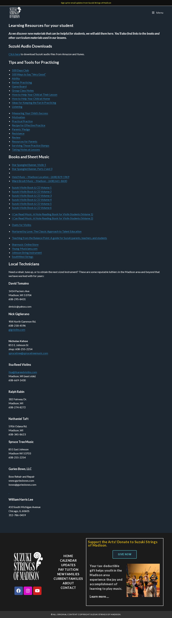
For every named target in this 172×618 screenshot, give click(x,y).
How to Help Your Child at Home (31, 98)
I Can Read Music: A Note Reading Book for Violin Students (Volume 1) (52, 214)
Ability (16, 78)
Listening (17, 106)
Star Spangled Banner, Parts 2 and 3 (32, 168)
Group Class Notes (23, 90)
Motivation (18, 117)
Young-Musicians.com (24, 248)
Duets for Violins (21, 224)
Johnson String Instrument (27, 252)
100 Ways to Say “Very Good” (29, 74)
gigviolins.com (17, 329)
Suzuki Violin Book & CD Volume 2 (32, 191)
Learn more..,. (99, 596)
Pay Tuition (68, 569)
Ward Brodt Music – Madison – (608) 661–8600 (39, 180)
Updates (68, 565)
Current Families (68, 578)
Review (16, 137)
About (68, 583)
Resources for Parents (24, 141)
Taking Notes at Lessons (26, 149)
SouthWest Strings (22, 256)
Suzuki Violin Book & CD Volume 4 (32, 199)
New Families (68, 574)
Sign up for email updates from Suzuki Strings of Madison (86, 3)
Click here (14, 54)
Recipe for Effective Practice (28, 125)
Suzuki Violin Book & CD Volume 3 (32, 195)
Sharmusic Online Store (25, 244)
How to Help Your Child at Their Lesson (34, 94)
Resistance (18, 133)
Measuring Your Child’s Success (30, 113)
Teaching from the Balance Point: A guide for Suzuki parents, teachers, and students (59, 237)
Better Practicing (22, 82)
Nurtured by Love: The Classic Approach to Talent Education (46, 231)
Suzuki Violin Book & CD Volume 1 (32, 187)
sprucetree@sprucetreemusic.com (28, 353)
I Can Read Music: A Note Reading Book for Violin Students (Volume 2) (52, 218)
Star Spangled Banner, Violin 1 (29, 164)
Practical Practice (22, 121)
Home (68, 556)
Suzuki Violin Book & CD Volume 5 (32, 203)
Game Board (19, 86)
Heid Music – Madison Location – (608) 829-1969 (40, 176)
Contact (68, 588)
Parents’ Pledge (21, 129)
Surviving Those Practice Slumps (30, 145)
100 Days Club (20, 70)
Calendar (68, 560)
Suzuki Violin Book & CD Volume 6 (32, 207)
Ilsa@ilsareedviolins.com (23, 372)
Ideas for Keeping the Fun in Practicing (34, 102)
